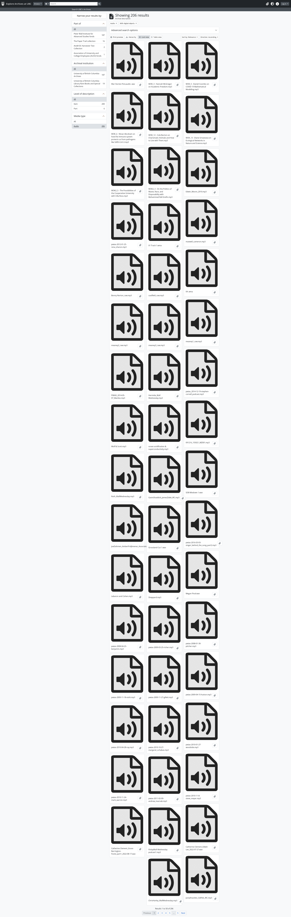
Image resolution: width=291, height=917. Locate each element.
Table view (157, 37)
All (75, 29)
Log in (284, 4)
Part (89, 109)
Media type (79, 116)
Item (89, 104)
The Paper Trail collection (89, 42)
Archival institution (83, 63)
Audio (89, 126)
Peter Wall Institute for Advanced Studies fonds (89, 35)
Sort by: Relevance (189, 37)
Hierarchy (132, 37)
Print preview (117, 37)
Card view (145, 37)
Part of (77, 23)
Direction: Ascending (209, 37)
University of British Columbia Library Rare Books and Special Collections (89, 84)
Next (183, 913)
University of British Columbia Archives (89, 74)
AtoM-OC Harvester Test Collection (89, 47)
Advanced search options (124, 30)
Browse (37, 4)
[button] (267, 3)
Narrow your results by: (89, 15)
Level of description (84, 93)
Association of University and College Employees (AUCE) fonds (89, 54)
